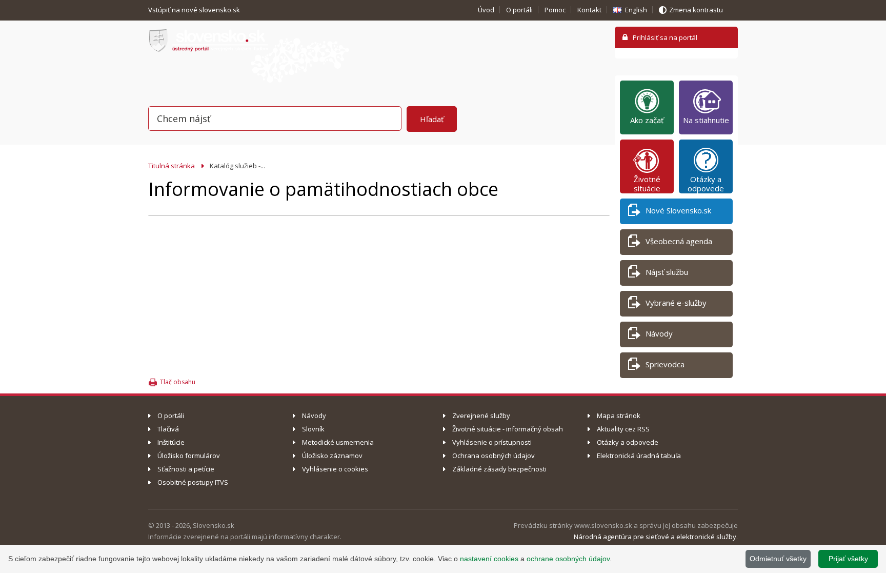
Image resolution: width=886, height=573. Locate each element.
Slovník (313, 428)
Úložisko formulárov (188, 455)
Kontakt (589, 9)
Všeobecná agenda (679, 241)
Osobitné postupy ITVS (192, 482)
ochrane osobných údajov (568, 559)
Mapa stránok (618, 415)
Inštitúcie (171, 442)
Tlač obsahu (177, 382)
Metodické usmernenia (338, 442)
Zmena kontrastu (696, 9)
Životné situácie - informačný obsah (507, 428)
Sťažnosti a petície (185, 468)
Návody (659, 333)
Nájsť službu (667, 272)
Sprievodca (665, 364)
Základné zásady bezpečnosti (499, 468)
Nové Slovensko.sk (678, 210)
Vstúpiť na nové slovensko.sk (194, 9)
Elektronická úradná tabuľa (639, 455)
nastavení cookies (489, 559)
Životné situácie (647, 183)
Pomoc (555, 9)
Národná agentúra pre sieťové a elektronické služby (655, 536)
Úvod (486, 9)
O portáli (519, 9)
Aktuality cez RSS (623, 428)
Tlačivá (168, 428)
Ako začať (646, 120)
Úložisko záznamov (332, 455)
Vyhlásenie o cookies (335, 468)
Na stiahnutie (706, 120)
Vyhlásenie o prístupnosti (492, 442)
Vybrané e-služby (676, 303)
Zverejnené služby (481, 415)
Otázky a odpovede (706, 183)
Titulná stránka (171, 165)
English (636, 9)
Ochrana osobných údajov (493, 455)
